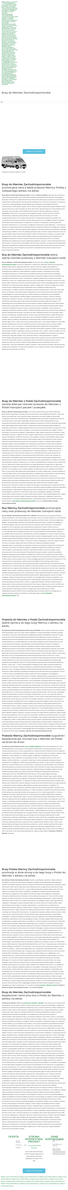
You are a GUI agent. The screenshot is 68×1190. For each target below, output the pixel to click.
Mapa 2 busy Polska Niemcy (29, 1177)
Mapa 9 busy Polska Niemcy (35, 1181)
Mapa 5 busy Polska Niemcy (21, 1179)
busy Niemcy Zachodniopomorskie (23, 501)
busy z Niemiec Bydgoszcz (33, 746)
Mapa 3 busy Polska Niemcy (48, 1177)
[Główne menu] (64, 43)
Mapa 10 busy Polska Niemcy (54, 1181)
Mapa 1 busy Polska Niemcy (10, 1177)
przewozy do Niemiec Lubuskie (33, 1003)
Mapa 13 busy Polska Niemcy (49, 1183)
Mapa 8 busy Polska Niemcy (16, 1181)
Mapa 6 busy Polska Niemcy (40, 1179)
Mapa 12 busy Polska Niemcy (29, 1183)
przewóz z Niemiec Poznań (48, 985)
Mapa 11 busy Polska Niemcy (10, 1183)
